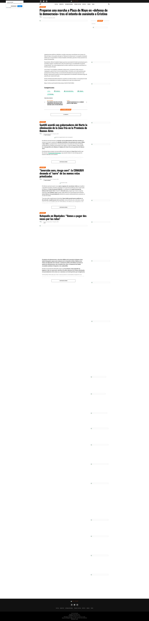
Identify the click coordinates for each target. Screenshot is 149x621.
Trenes (93, 4)
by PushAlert (9, 7)
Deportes (84, 4)
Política (56, 4)
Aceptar (19, 6)
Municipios (61, 4)
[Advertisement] (100, 51)
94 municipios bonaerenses (54, 153)
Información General (69, 4)
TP (44, 222)
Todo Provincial (47, 134)
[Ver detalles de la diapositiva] (100, 71)
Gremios (88, 4)
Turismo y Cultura (77, 4)
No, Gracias (14, 6)
